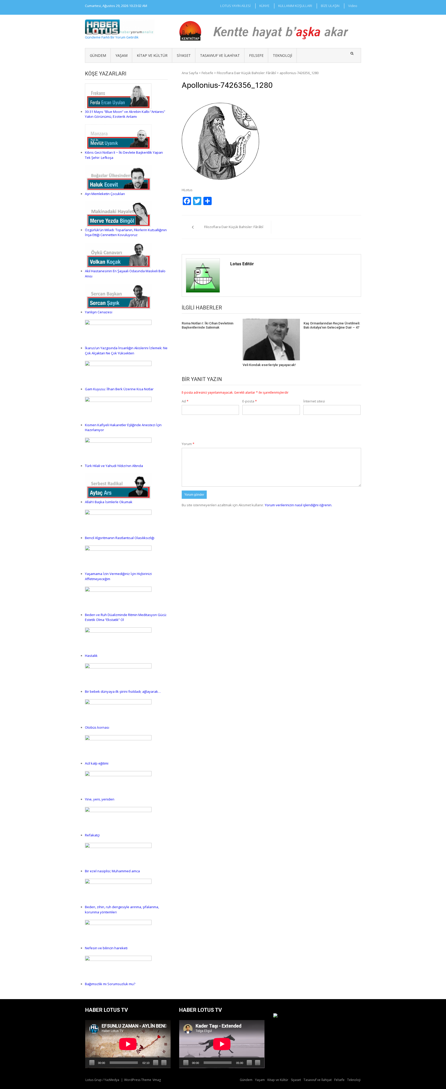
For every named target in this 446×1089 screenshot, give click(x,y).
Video (352, 5)
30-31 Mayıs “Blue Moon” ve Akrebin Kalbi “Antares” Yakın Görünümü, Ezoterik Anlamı (125, 114)
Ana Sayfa (190, 73)
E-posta (249, 401)
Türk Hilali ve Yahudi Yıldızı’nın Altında (114, 465)
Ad (185, 401)
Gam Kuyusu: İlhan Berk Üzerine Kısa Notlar (119, 389)
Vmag (157, 1080)
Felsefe (256, 55)
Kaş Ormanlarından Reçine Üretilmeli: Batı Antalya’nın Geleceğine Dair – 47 (332, 325)
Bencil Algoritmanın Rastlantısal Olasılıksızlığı (119, 537)
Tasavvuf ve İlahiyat (220, 55)
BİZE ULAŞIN (330, 5)
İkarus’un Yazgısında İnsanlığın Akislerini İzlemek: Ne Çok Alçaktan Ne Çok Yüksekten (126, 350)
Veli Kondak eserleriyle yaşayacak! (269, 365)
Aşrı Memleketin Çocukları (105, 193)
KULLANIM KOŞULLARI (295, 5)
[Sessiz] (155, 1062)
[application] (128, 1044)
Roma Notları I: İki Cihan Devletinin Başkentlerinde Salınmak (207, 325)
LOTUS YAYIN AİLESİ (235, 5)
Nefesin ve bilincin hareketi (106, 948)
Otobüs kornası (97, 727)
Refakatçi (92, 835)
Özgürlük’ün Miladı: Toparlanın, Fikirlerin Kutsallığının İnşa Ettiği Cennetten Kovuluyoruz (126, 232)
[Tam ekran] (163, 1062)
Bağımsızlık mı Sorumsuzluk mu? (110, 984)
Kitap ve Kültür (152, 55)
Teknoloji (282, 55)
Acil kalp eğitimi (96, 763)
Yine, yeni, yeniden (99, 799)
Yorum (188, 443)
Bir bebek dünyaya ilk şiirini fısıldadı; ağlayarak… (123, 691)
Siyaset (184, 55)
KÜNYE (264, 5)
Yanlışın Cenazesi (98, 312)
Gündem (98, 55)
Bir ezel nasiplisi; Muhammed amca (112, 871)
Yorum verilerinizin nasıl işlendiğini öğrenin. (298, 505)
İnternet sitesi (314, 401)
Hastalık (91, 655)
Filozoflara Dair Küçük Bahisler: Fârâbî (246, 73)
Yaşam (121, 55)
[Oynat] (91, 1062)
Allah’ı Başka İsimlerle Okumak (108, 502)
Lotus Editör (242, 263)
